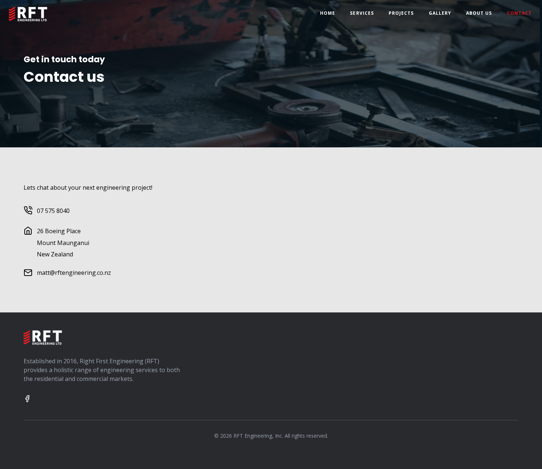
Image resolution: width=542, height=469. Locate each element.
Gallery (440, 13)
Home (327, 13)
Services (362, 13)
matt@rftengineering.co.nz (74, 273)
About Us (479, 13)
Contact (519, 13)
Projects (401, 13)
